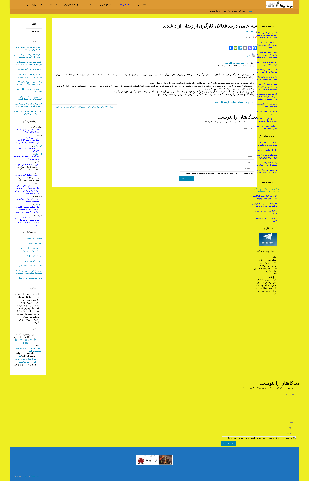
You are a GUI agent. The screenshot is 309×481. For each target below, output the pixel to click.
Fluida (25, 476)
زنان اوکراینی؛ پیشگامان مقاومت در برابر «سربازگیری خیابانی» (29, 249)
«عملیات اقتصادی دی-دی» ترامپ (30, 265)
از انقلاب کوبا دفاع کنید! (34, 255)
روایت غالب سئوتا (35, 243)
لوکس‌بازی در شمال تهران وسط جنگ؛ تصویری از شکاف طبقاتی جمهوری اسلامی (28, 271)
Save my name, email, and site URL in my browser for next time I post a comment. (219, 173)
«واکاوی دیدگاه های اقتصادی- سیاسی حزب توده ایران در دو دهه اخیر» (266, 189)
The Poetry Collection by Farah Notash (25, 341)
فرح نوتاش (38, 146)
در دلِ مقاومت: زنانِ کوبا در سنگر (30, 278)
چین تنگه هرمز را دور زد (33, 260)
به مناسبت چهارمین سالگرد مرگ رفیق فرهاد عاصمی (28, 97)
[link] (18, 4)
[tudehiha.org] (279, 4)
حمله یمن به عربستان (34, 238)
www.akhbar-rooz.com (234, 63)
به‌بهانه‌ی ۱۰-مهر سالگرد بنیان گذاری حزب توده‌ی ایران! (29, 90)
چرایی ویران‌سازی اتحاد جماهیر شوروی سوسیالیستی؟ (25, 359)
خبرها (250, 11)
